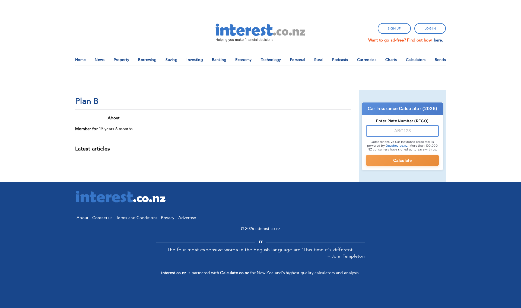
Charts (391, 59)
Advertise (187, 217)
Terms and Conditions (136, 217)
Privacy (167, 217)
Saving (171, 59)
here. (438, 40)
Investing (194, 59)
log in (430, 28)
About (82, 217)
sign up (394, 28)
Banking (219, 59)
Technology (271, 59)
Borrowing (147, 59)
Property (121, 59)
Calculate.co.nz (234, 272)
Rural (318, 59)
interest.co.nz (173, 272)
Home (80, 59)
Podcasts (340, 59)
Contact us (102, 217)
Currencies (366, 59)
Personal (297, 59)
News (99, 59)
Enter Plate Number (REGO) (402, 120)
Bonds (440, 59)
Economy (243, 59)
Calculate (402, 160)
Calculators (415, 59)
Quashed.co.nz (397, 145)
